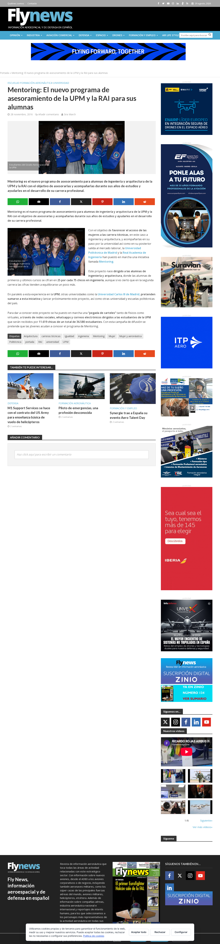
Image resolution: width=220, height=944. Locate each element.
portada (29, 341)
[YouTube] (206, 722)
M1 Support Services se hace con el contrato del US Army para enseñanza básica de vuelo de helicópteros (29, 415)
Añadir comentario (48, 114)
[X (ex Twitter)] (165, 722)
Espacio (101, 35)
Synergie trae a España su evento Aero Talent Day (128, 415)
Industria (33, 35)
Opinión (15, 35)
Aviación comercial (59, 35)
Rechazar (160, 932)
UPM (65, 341)
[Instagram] (175, 722)
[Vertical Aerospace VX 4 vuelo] (200, 807)
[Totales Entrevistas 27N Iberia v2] (173, 807)
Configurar (181, 932)
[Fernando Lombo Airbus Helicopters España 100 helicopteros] (173, 791)
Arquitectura (30, 336)
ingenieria (83, 336)
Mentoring (98, 336)
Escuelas (13, 82)
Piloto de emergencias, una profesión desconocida (78, 410)
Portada (4, 73)
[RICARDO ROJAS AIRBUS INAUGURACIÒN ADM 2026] (173, 776)
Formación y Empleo (142, 35)
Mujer (112, 336)
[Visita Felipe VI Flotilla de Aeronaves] (200, 776)
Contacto (32, 3)
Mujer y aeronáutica (130, 336)
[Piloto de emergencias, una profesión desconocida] (82, 386)
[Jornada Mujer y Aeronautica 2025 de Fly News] (200, 791)
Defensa (84, 35)
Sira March (70, 114)
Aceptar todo (138, 932)
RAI (40, 341)
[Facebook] (186, 722)
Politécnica (15, 341)
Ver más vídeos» (202, 827)
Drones (117, 35)
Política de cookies (93, 935)
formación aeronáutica (36, 82)
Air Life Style (170, 35)
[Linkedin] (196, 722)
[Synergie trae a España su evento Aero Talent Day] (133, 388)
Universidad (61, 82)
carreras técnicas (51, 336)
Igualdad (69, 336)
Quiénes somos (16, 3)
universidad (52, 341)
